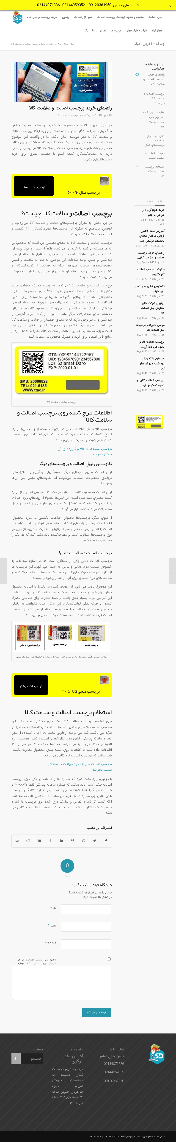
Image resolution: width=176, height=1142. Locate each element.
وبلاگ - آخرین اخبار (150, 44)
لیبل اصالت (82, 463)
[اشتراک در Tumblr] (50, 840)
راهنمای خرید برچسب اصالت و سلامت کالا (70, 108)
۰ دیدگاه (89, 115)
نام (53, 908)
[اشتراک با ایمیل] (17, 840)
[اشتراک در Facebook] (105, 840)
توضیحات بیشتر (33, 187)
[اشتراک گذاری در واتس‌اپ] (83, 840)
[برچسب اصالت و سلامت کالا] (61, 82)
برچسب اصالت (69, 115)
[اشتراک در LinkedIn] (61, 840)
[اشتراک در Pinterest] (72, 840)
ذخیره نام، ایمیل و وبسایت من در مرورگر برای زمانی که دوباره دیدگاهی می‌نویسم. (37, 963)
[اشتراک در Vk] (39, 840)
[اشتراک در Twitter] (94, 840)
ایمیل (52, 925)
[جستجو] (86, 30)
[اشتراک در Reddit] (28, 840)
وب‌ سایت (50, 942)
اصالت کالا (119, 1137)
